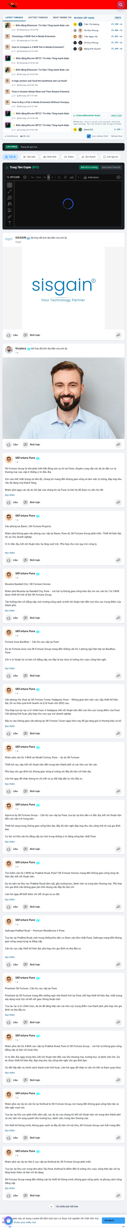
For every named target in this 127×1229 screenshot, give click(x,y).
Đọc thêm (10, 495)
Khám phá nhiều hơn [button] (25, 1222)
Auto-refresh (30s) (100, 136)
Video (70, 156)
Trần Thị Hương (91, 24)
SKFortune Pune (25, 457)
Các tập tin (112, 156)
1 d (16, 353)
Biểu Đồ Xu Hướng (89, 167)
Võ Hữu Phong (91, 30)
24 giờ (18, 242)
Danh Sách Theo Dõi (111, 167)
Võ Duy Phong (91, 42)
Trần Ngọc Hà (90, 36)
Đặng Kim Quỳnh (92, 49)
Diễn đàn (26, 136)
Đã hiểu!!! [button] (109, 1220)
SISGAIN (20, 237)
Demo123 (88, 129)
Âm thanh (90, 156)
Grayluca (20, 348)
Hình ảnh (51, 156)
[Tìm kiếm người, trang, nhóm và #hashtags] (121, 5)
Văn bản (31, 156)
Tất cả (12, 156)
